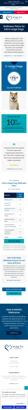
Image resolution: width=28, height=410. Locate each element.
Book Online (7, 12)
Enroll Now (14, 293)
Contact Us (8, 55)
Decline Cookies (20, 407)
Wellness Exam (8, 199)
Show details (20, 403)
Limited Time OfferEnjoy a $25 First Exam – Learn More (14, 3)
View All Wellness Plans (14, 289)
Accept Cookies (8, 407)
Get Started (18, 55)
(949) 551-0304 (14, 9)
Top (26, 388)
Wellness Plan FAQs (13, 280)
